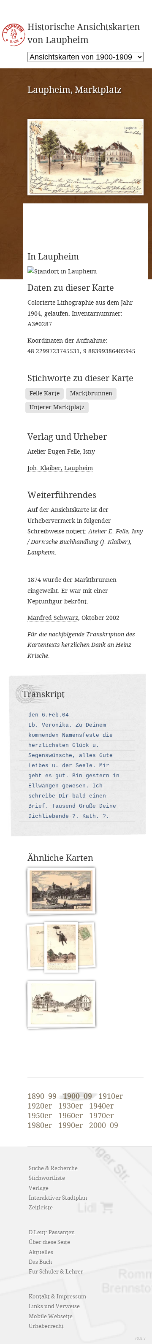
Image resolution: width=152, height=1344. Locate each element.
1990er (70, 1126)
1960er (70, 1116)
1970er (101, 1116)
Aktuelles (41, 1252)
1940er (101, 1106)
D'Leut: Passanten (52, 1233)
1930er (70, 1106)
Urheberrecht (46, 1326)
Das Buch (40, 1262)
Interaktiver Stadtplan (58, 1198)
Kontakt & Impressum (57, 1297)
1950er (39, 1116)
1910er (110, 1097)
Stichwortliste (47, 1178)
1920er (39, 1106)
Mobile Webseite (51, 1317)
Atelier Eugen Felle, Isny (61, 452)
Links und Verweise (54, 1306)
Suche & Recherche (53, 1168)
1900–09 (77, 1097)
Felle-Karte (45, 393)
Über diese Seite (49, 1242)
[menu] (85, 57)
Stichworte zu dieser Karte (80, 378)
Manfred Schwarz (52, 618)
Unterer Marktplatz (57, 407)
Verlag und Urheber (67, 437)
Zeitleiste (41, 1208)
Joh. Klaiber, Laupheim (60, 468)
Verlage (39, 1188)
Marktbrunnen (91, 393)
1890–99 (42, 1097)
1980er (39, 1126)
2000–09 (103, 1126)
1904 (34, 314)
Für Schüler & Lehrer (56, 1272)
